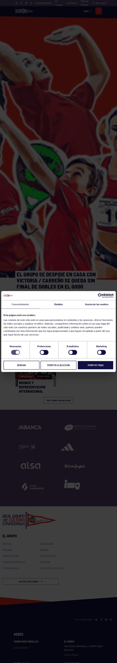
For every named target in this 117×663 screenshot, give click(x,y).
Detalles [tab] (58, 304)
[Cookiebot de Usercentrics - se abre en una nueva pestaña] (100, 295)
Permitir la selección (58, 365)
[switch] (44, 352)
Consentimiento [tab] (20, 304)
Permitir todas (95, 365)
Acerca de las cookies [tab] (96, 304)
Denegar (21, 365)
